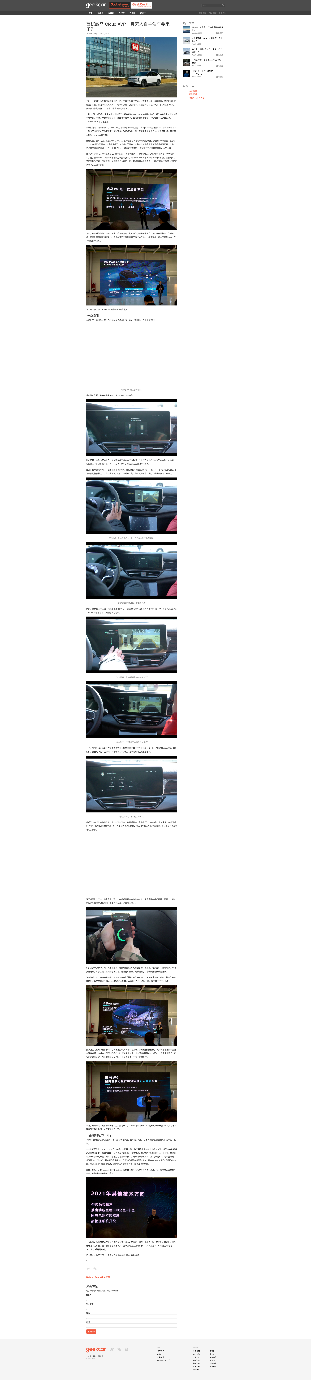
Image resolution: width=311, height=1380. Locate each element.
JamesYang (91, 33)
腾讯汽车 (196, 1363)
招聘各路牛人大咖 (196, 97)
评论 (88, 1321)
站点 (88, 1313)
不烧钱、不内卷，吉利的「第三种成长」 (207, 28)
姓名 (88, 1295)
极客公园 (196, 1351)
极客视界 (213, 1366)
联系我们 (193, 94)
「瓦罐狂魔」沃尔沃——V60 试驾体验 (206, 61)
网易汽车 (196, 1360)
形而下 (143, 13)
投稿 (159, 1354)
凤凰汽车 (213, 1357)
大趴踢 (132, 13)
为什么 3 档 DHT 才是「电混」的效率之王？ (207, 50)
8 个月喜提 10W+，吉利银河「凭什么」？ (207, 39)
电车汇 (212, 1354)
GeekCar (96, 5)
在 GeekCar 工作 (163, 1360)
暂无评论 (219, 33)
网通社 (212, 1351)
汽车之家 (196, 1357)
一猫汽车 (213, 1363)
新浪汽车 (196, 1366)
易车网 (212, 1360)
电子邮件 (90, 1304)
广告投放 (160, 1357)
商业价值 (196, 1354)
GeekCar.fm (141, 5)
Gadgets (119, 5)
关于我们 (193, 90)
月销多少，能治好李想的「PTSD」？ (202, 72)
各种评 (122, 13)
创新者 (100, 13)
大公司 (111, 13)
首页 (91, 13)
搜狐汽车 (196, 1369)
